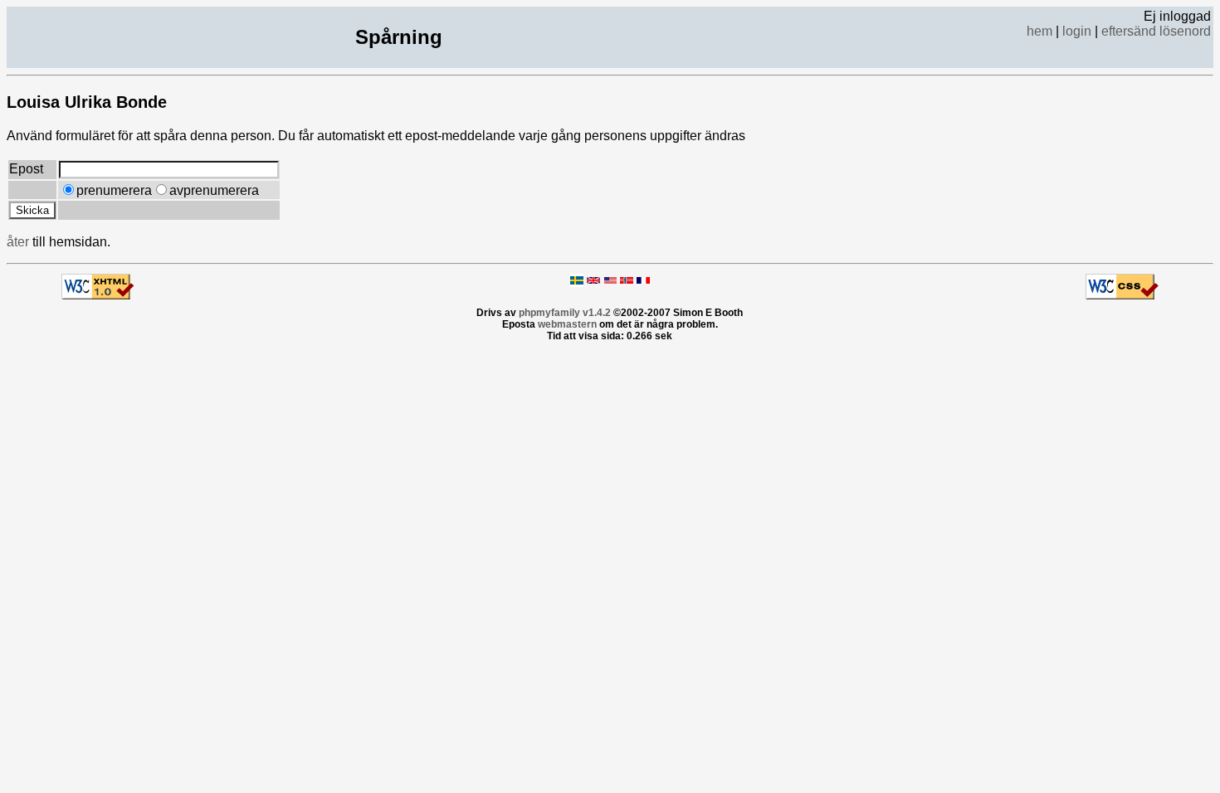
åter (18, 242)
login (1076, 31)
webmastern (567, 324)
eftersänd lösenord (1156, 31)
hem (1039, 31)
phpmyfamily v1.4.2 (565, 313)
